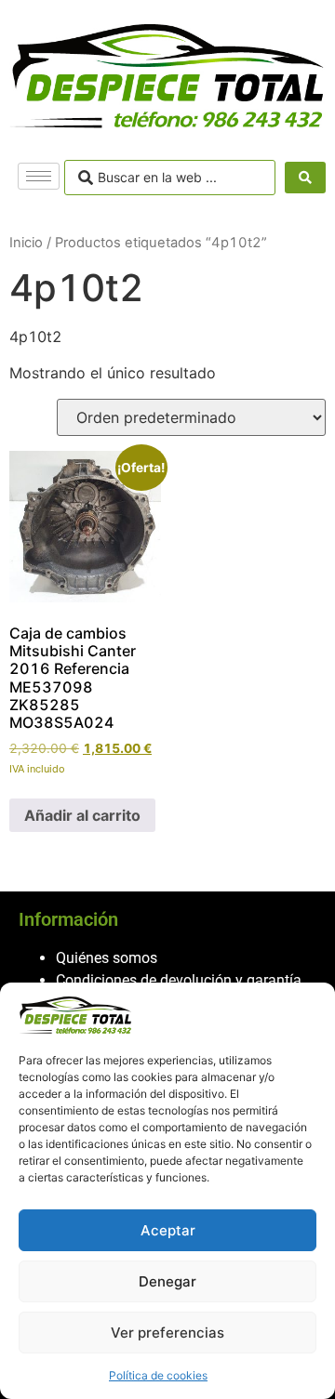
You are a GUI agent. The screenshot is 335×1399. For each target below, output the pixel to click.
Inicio (26, 242)
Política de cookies (158, 1375)
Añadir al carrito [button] (82, 815)
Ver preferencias (167, 1332)
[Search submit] (305, 177)
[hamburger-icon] (39, 176)
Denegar (167, 1281)
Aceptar (168, 1230)
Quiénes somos (106, 958)
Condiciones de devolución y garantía (179, 980)
